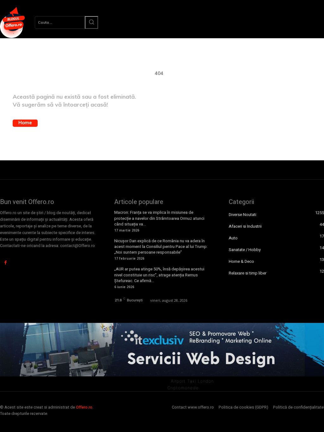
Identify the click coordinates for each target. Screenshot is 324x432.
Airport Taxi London (192, 381)
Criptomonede (183, 387)
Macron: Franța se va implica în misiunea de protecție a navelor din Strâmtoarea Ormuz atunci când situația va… (159, 218)
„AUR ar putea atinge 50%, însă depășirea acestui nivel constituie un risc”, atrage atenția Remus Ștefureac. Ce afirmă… (159, 274)
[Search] (91, 22)
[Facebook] (5, 262)
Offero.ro (84, 407)
